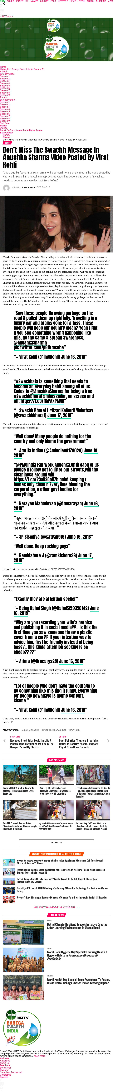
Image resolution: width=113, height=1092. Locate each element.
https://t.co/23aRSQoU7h (36, 479)
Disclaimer (5, 1067)
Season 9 (5, 95)
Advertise (5, 1060)
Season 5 (5, 85)
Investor (4, 1070)
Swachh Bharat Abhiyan (54, 730)
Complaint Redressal (10, 1072)
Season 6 (5, 88)
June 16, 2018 (73, 356)
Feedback (5, 1065)
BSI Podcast (6, 132)
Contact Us (5, 1074)
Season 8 (5, 92)
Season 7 (5, 90)
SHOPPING (101, 1)
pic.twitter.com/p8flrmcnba (39, 347)
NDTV (2, 1)
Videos (3, 71)
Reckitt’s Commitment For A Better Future (21, 130)
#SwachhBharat (28, 396)
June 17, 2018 (59, 415)
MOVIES (34, 1)
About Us (4, 1063)
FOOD (53, 1)
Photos (4, 97)
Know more (39, 1056)
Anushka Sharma (30, 730)
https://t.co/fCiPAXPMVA (42, 401)
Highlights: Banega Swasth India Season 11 (22, 69)
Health (3, 125)
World (10, 1)
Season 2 (5, 78)
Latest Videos (7, 74)
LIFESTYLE (63, 1)
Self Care (5, 123)
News (6, 137)
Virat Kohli (74, 730)
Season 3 (5, 81)
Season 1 (5, 76)
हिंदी (26, 1)
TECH (81, 1)
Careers (4, 1077)
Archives (4, 1058)
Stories (4, 128)
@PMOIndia (26, 464)
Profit (19, 1)
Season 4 (5, 83)
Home (3, 66)
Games (90, 1)
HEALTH (73, 1)
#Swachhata (27, 381)
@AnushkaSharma (30, 342)
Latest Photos (7, 99)
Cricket (44, 1)
